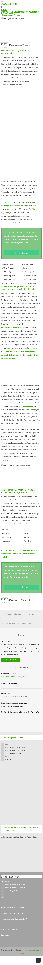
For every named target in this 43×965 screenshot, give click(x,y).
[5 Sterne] (7, 45)
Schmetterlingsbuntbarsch (11, 327)
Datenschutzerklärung (9, 929)
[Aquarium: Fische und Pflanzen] (9, 7)
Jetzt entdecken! (21, 252)
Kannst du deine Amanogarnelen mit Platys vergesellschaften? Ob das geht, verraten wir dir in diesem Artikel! (19, 355)
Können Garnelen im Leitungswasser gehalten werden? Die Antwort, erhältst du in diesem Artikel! (19, 553)
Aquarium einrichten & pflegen (15, 747)
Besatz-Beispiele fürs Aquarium (12, 908)
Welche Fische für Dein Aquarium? (14, 919)
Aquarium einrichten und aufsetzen (13, 913)
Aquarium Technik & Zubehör (15, 750)
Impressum (5, 935)
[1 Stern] (2, 45)
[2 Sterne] (3, 45)
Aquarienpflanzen (28, 406)
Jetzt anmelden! (20, 172)
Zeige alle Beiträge (11, 659)
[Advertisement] (21, 795)
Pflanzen (8, 759)
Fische (7, 756)
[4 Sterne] (6, 45)
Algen (7, 744)
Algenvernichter (7, 199)
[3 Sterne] (4, 45)
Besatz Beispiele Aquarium (13, 753)
